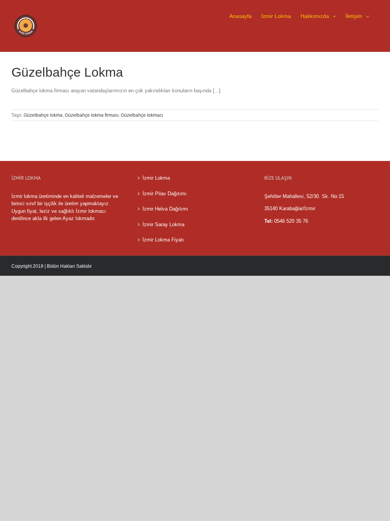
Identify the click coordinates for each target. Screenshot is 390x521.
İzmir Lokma (156, 178)
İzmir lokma (24, 196)
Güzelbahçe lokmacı (142, 115)
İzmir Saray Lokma (163, 224)
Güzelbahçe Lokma (67, 72)
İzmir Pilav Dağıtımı (164, 193)
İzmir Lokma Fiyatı (163, 240)
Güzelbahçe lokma (43, 115)
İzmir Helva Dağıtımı (165, 209)
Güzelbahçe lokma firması (91, 115)
